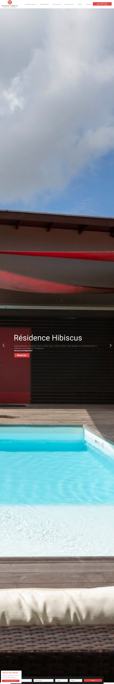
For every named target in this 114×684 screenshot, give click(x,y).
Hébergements (44, 4)
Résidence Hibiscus (31, 4)
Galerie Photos (69, 4)
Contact (80, 4)
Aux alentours (56, 4)
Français (88, 4)
